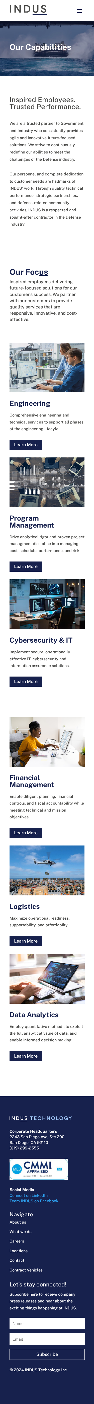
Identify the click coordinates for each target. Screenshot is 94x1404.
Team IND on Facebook (34, 1201)
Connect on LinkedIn (29, 1195)
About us (18, 1222)
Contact (17, 1260)
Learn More (26, 444)
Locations (19, 1251)
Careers (17, 1241)
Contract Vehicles (26, 1270)
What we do (21, 1231)
